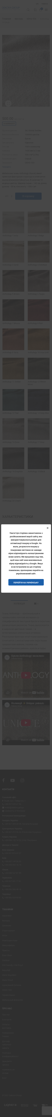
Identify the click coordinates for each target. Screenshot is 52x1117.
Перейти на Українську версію (26, 583)
